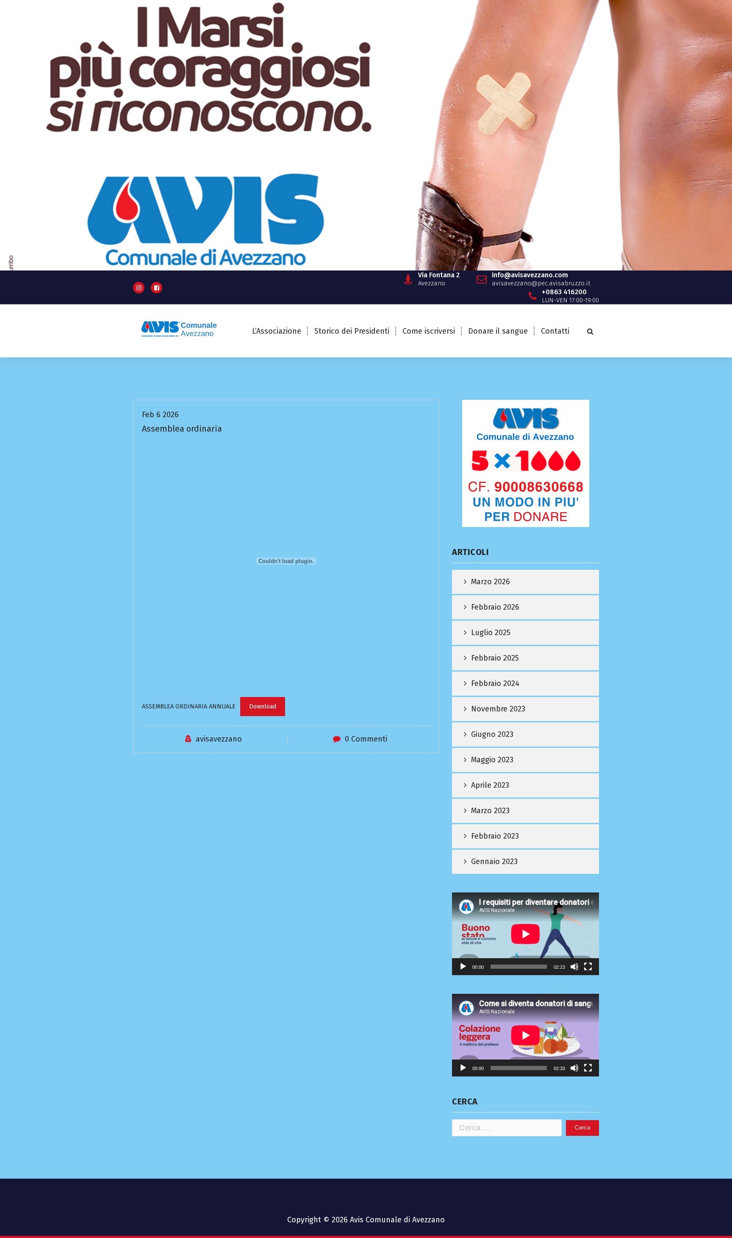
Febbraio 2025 (495, 658)
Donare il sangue (498, 331)
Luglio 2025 (490, 632)
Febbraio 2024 (495, 683)
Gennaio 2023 (494, 861)
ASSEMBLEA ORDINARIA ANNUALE (189, 706)
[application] (525, 933)
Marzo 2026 (490, 581)
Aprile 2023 (490, 785)
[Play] (463, 966)
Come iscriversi (428, 331)
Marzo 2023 (490, 810)
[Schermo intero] (588, 966)
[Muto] (574, 966)
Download (262, 706)
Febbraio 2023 (495, 836)
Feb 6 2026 (160, 414)
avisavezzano (219, 739)
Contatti (555, 331)
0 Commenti (366, 739)
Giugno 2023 (492, 734)
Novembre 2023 (498, 709)
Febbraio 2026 (495, 607)
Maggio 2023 (492, 759)
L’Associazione (276, 331)
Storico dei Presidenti (351, 331)
